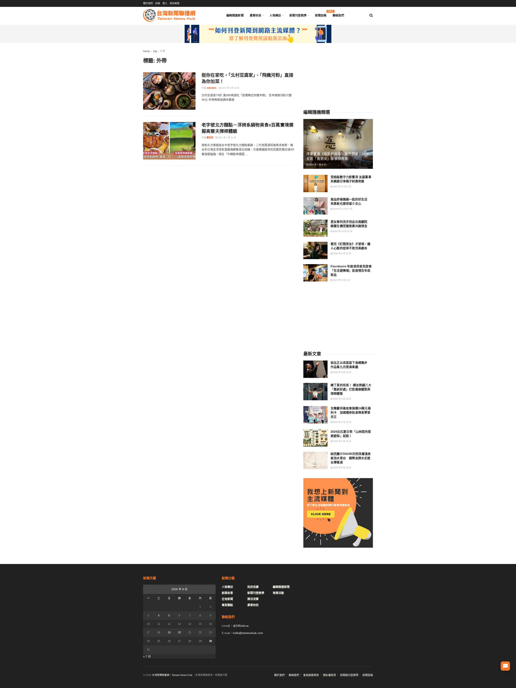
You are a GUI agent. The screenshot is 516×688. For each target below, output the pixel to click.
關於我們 (148, 3)
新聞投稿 (321, 14)
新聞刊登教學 (298, 15)
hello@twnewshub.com (248, 633)
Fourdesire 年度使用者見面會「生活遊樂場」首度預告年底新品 (351, 270)
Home (146, 51)
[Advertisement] (338, 74)
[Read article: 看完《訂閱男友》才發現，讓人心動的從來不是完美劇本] (315, 250)
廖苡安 (210, 137)
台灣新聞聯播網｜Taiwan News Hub (172, 675)
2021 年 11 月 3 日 (341, 186)
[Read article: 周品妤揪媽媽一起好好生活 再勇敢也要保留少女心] (315, 206)
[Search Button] (371, 15)
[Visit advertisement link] (258, 34)
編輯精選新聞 (235, 15)
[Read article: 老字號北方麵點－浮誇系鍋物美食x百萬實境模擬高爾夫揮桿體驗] (169, 140)
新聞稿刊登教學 (349, 675)
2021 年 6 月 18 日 (230, 88)
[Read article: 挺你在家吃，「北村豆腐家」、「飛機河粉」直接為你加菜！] (169, 91)
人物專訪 (275, 15)
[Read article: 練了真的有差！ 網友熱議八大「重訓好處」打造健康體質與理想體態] (315, 391)
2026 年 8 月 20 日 (341, 372)
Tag (155, 51)
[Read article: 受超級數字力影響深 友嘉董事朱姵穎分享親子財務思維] (315, 183)
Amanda (211, 88)
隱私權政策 (329, 675)
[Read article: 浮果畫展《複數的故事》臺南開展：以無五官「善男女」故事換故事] (338, 144)
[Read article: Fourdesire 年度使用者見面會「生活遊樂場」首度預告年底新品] (315, 272)
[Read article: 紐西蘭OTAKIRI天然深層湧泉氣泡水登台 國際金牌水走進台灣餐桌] (315, 460)
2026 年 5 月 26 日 (341, 253)
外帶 (162, 51)
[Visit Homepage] (169, 15)
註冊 (157, 3)
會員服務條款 (311, 675)
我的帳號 (174, 3)
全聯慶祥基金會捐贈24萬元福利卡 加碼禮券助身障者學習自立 (351, 412)
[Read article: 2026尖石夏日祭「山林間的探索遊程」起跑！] (315, 438)
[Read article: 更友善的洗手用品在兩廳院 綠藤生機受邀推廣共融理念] (315, 228)
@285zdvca (241, 625)
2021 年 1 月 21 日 (226, 137)
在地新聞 (227, 598)
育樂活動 (278, 592)
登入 (164, 3)
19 (169, 632)
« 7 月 (147, 656)
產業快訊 (255, 15)
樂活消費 (253, 598)
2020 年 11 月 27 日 (342, 209)
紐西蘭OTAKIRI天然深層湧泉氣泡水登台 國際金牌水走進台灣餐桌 (351, 458)
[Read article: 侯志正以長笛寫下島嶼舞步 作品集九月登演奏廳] (315, 369)
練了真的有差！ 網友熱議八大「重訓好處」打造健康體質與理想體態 (351, 389)
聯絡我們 (338, 15)
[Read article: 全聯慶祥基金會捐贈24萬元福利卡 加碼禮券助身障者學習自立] (315, 414)
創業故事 (227, 592)
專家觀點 (227, 605)
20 (179, 632)
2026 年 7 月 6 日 (317, 164)
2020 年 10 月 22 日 (342, 231)
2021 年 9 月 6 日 (341, 280)
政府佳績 (253, 586)
